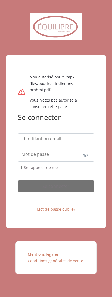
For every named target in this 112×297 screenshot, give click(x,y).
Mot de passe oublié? (56, 209)
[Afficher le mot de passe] (85, 155)
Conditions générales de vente (55, 260)
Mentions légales (43, 254)
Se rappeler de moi (41, 167)
